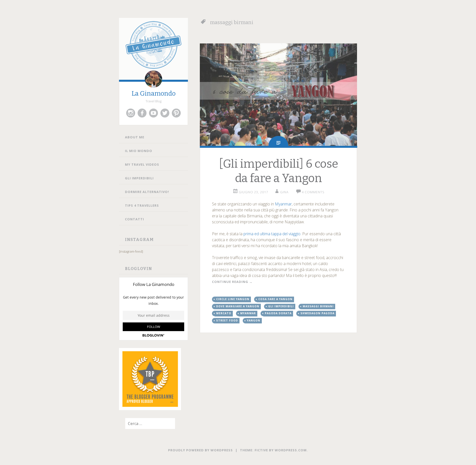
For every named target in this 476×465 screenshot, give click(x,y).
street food (227, 320)
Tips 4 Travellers (142, 205)
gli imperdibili (281, 306)
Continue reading (232, 281)
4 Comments (313, 192)
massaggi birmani (318, 306)
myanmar (248, 313)
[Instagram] (130, 113)
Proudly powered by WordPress (200, 450)
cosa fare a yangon (275, 299)
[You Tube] (153, 113)
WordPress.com (291, 450)
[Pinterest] (176, 113)
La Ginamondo (154, 93)
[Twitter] (164, 113)
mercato (223, 313)
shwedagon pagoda (317, 313)
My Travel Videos (142, 164)
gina (284, 192)
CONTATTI (134, 219)
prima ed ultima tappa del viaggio (271, 233)
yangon (253, 320)
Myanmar (283, 204)
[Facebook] (142, 113)
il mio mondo (138, 151)
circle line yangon (232, 299)
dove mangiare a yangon (237, 306)
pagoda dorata (278, 313)
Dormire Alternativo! (147, 192)
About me (134, 137)
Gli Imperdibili (139, 178)
